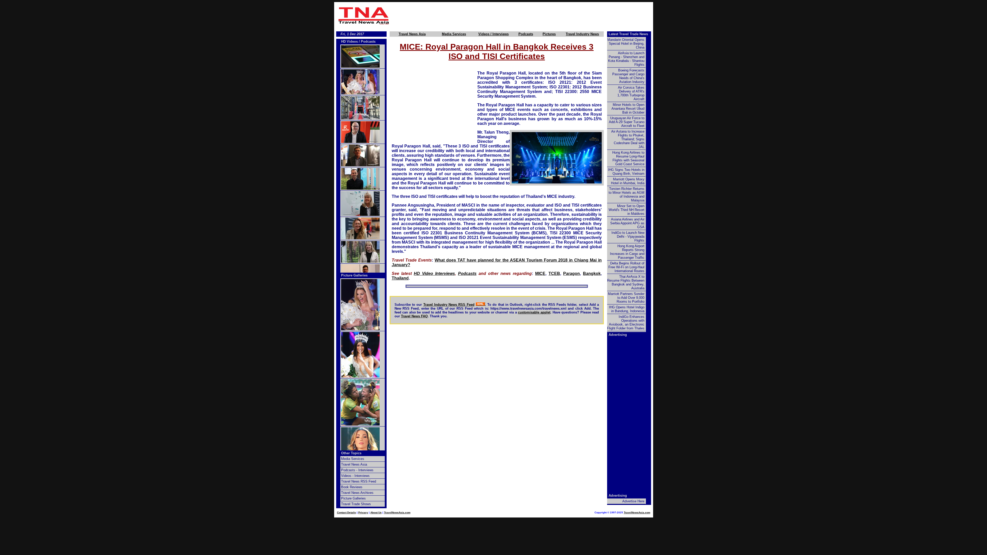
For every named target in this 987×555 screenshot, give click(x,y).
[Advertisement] (522, 15)
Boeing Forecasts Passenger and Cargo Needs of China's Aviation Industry (628, 76)
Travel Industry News (582, 34)
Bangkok (592, 273)
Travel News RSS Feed (358, 481)
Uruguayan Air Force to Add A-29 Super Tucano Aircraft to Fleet (626, 122)
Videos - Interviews (355, 476)
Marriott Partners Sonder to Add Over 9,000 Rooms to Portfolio (626, 297)
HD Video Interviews (434, 273)
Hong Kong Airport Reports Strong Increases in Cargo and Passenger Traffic (627, 252)
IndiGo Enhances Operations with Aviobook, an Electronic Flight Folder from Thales (625, 322)
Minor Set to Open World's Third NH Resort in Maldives (626, 210)
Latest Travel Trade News (628, 34)
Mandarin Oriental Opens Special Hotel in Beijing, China (625, 43)
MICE (540, 273)
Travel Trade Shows (356, 504)
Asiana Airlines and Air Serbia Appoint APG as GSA (627, 223)
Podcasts (525, 34)
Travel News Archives (357, 493)
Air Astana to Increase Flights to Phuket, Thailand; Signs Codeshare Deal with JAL (627, 139)
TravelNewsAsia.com (397, 512)
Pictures (549, 34)
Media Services (454, 34)
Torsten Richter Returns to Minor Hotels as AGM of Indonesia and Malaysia (626, 194)
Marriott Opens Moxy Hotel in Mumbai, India (627, 181)
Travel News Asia (412, 34)
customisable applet (534, 312)
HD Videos (349, 41)
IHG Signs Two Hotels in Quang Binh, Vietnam (626, 171)
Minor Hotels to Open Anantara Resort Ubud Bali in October (627, 108)
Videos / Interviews (493, 34)
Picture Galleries (354, 275)
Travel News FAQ (414, 316)
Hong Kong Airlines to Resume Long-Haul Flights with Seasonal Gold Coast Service (628, 158)
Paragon (571, 273)
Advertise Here (633, 501)
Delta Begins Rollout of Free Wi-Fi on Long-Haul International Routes (626, 267)
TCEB (554, 273)
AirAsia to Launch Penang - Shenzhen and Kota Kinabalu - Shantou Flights (626, 59)
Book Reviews (351, 487)
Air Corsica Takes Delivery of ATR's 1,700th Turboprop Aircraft (630, 93)
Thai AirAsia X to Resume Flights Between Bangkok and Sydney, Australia (625, 282)
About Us (376, 512)
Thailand (400, 278)
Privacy (363, 512)
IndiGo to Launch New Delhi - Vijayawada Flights (627, 236)
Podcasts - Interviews (357, 470)
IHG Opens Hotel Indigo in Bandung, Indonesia (626, 309)
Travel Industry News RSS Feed (448, 305)
